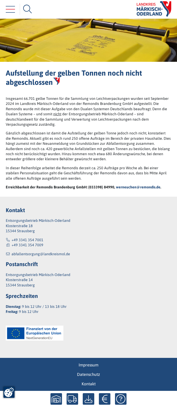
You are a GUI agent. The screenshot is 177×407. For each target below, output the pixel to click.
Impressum (88, 364)
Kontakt (89, 383)
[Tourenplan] (72, 399)
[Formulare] (88, 399)
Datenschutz (88, 374)
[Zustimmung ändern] (9, 392)
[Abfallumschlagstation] (56, 399)
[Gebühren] (104, 399)
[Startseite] (154, 9)
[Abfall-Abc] (121, 399)
